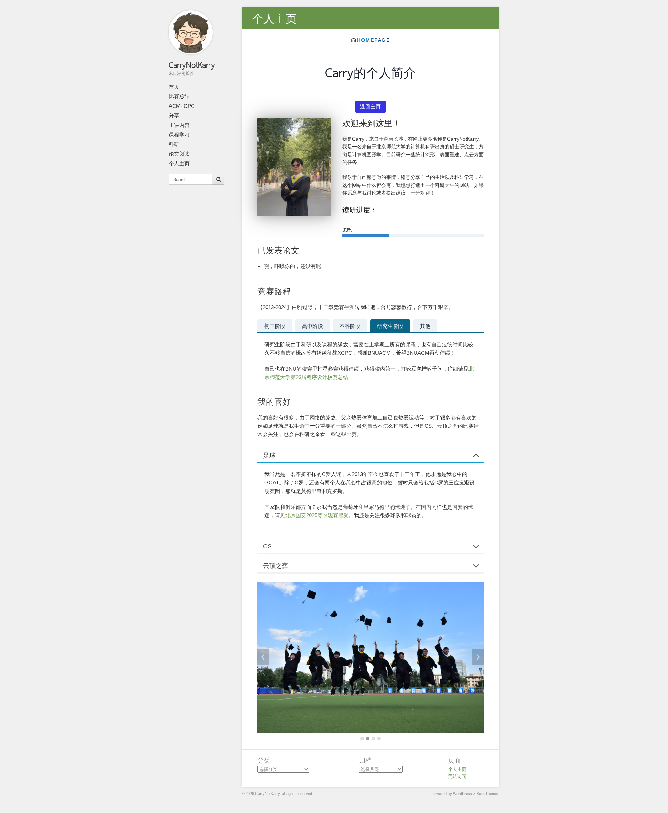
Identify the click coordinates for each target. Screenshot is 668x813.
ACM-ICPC (182, 106)
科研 (174, 144)
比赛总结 (179, 96)
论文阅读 (179, 154)
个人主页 (179, 163)
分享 (174, 115)
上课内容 (179, 125)
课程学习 (179, 134)
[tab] (274, 325)
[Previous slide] (263, 657)
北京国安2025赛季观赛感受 (317, 515)
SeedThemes (488, 793)
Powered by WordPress (452, 793)
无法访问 (457, 776)
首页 (174, 87)
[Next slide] (478, 657)
